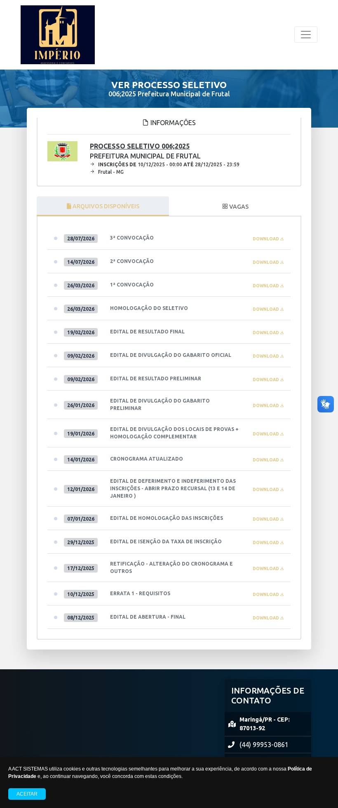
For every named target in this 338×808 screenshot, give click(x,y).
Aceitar (27, 794)
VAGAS (238, 206)
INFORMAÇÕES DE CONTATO (267, 695)
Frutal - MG (111, 172)
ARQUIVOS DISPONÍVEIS (105, 206)
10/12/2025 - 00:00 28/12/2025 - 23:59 (168, 164)
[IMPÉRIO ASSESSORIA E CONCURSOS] (58, 34)
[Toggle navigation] (305, 34)
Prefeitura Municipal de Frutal (145, 151)
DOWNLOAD (266, 239)
